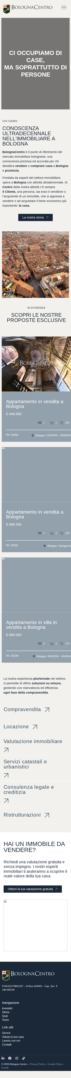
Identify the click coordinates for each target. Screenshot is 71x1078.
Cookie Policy (55, 1064)
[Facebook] (9, 1058)
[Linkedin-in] (2, 1058)
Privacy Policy (37, 1064)
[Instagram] (16, 1058)
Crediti (4, 1067)
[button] (64, 8)
